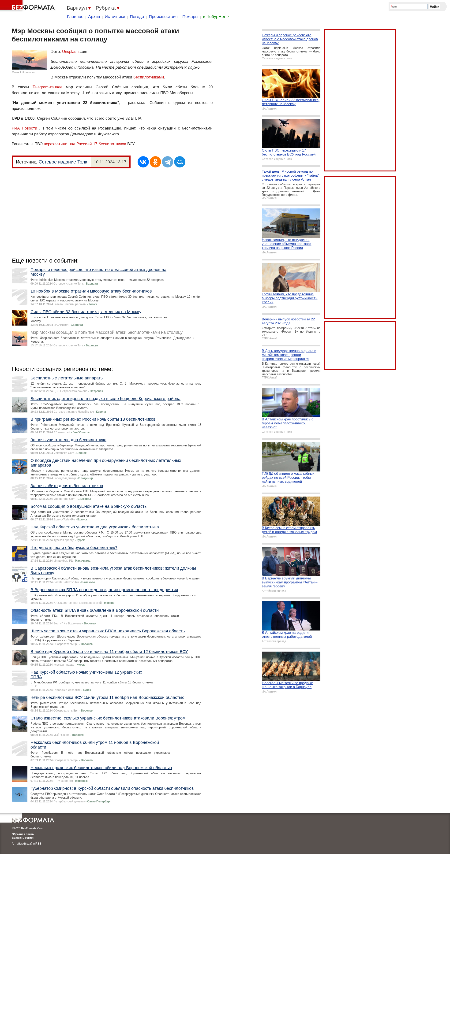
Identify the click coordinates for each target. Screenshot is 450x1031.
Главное (75, 16)
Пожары (190, 16)
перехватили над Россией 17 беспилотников (85, 144)
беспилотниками (148, 77)
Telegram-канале (47, 87)
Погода (137, 16)
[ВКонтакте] (143, 161)
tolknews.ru (27, 72)
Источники (115, 16)
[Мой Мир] (179, 161)
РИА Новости (24, 128)
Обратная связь (23, 834)
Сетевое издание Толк (63, 161)
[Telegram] (167, 161)
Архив (94, 16)
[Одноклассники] (155, 161)
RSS (38, 843)
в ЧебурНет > (216, 16)
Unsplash (70, 51)
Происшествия (163, 16)
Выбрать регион (23, 837)
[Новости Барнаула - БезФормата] (28, 6)
